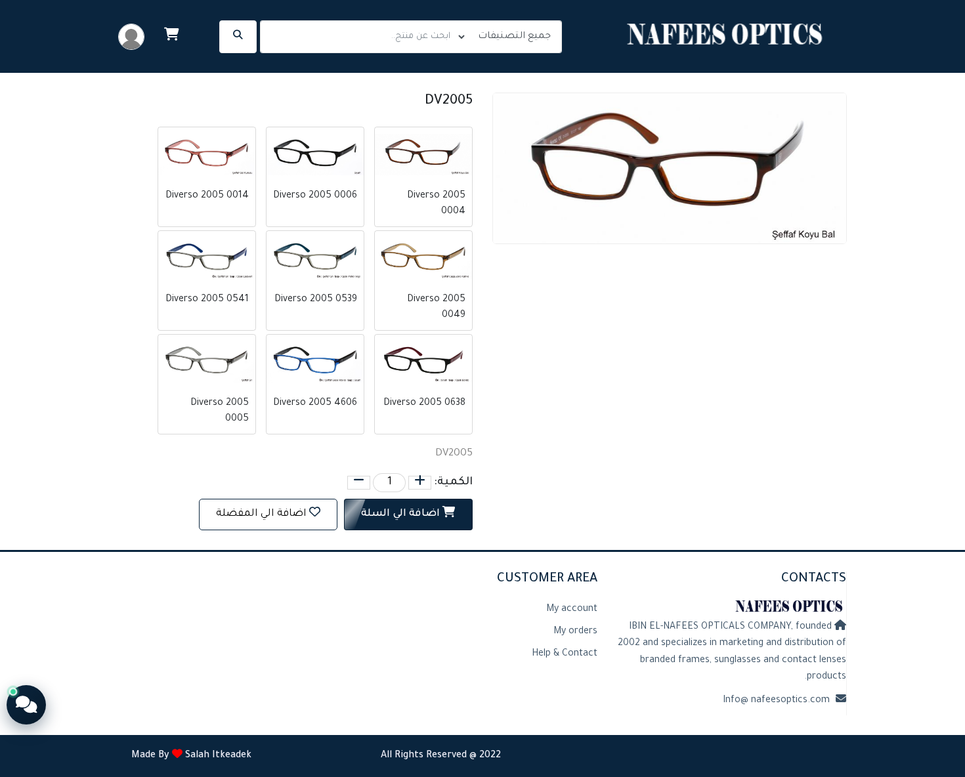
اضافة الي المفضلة (261, 514)
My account (571, 609)
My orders (575, 632)
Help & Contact (564, 654)
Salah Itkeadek (216, 756)
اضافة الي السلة (401, 514)
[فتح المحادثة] (26, 704)
